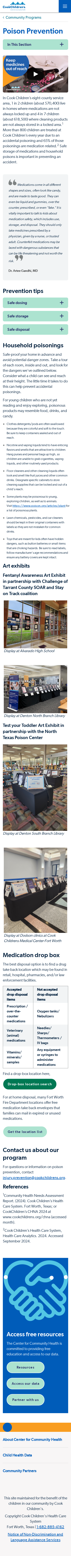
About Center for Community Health (32, 1439)
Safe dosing (17, 302)
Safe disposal (18, 329)
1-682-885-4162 (50, 1527)
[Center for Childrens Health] (14, 6)
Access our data (25, 1383)
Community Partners (20, 1470)
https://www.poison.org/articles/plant (39, 506)
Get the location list (25, 1132)
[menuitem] (35, 1439)
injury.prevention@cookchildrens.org (34, 1177)
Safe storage (17, 316)
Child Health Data (17, 1455)
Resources (25, 1367)
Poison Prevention (33, 30)
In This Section (19, 44)
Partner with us (25, 1400)
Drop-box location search (30, 1084)
